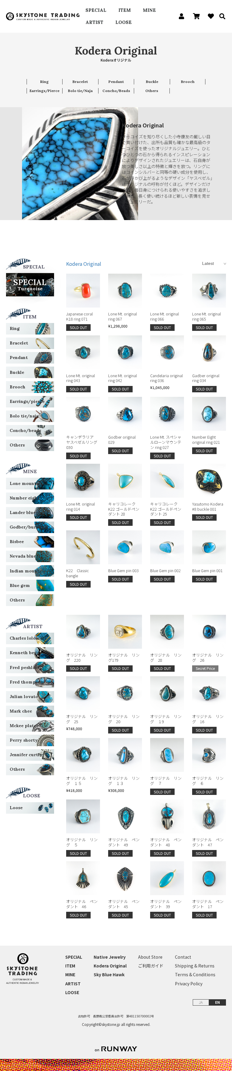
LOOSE (123, 22)
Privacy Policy (188, 983)
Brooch (188, 81)
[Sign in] (180, 16)
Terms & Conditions (195, 974)
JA (201, 1002)
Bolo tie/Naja (80, 90)
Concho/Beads (116, 90)
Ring (44, 81)
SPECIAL (95, 10)
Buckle (152, 81)
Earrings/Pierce (45, 90)
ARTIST (94, 22)
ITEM (124, 10)
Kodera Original (83, 263)
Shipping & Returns (194, 966)
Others (151, 90)
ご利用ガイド (150, 966)
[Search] (220, 16)
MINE (149, 10)
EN (217, 1002)
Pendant (116, 81)
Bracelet (80, 81)
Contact (183, 957)
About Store (150, 957)
